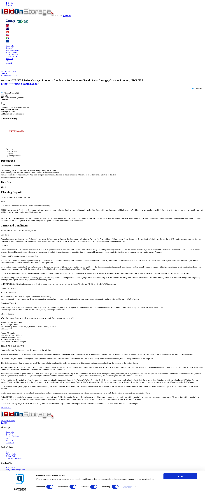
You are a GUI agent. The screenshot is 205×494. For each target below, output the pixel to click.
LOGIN (68, 16)
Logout (13, 71)
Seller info (10, 48)
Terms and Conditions (14, 458)
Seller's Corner (11, 52)
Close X (9, 63)
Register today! (9, 421)
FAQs (8, 61)
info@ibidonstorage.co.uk (15, 469)
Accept (180, 476)
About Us (9, 59)
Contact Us (10, 57)
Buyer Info (10, 432)
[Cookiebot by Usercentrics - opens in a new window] (20, 489)
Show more (128, 487)
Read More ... (6, 408)
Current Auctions (12, 54)
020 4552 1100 (11, 467)
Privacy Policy (11, 454)
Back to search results (9, 76)
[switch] (73, 487)
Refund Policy (11, 456)
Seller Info (10, 434)
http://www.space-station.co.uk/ (20, 83)
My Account (5, 71)
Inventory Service (12, 50)
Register (9, 5)
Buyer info (10, 46)
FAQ (7, 438)
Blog (7, 452)
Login (10, 3)
